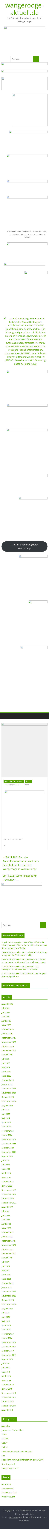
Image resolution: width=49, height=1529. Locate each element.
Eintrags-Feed (7, 1488)
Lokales (4, 1438)
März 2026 (6, 1025)
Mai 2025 (5, 1067)
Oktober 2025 (7, 1046)
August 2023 (7, 1156)
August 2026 (7, 1004)
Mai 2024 (5, 1118)
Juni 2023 (5, 1164)
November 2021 (8, 1245)
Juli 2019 (5, 1363)
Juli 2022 (5, 1211)
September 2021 (8, 1253)
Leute (28, 781)
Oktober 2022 (7, 1198)
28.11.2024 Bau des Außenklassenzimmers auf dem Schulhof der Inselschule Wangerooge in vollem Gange (21, 863)
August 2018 (7, 1410)
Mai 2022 (5, 1219)
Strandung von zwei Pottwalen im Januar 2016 (22, 1459)
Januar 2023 (6, 1186)
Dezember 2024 (8, 1088)
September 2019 (8, 1355)
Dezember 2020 (8, 1291)
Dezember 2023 (8, 1139)
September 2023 (8, 1152)
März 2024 (6, 1126)
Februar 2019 (7, 1384)
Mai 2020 (5, 1321)
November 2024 (8, 1092)
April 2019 (6, 1376)
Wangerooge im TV (10, 1468)
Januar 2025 (6, 1084)
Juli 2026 (5, 1008)
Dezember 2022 (8, 1190)
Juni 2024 (5, 1114)
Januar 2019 (6, 1389)
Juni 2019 (5, 1367)
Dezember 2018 (8, 1393)
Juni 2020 (5, 1317)
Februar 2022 (7, 1232)
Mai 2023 (5, 1169)
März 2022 (6, 1228)
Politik (4, 1447)
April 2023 (6, 1173)
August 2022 (7, 1207)
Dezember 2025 (8, 1037)
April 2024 (6, 1122)
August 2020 (7, 1308)
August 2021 (7, 1257)
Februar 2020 (7, 1334)
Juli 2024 (5, 1109)
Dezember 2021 (8, 1240)
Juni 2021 (5, 1266)
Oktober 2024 (7, 1097)
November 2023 (8, 1143)
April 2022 (6, 1224)
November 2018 (8, 1397)
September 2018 (8, 1405)
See (3, 1455)
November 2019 (8, 1346)
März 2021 (6, 1279)
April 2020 (6, 1325)
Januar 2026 (6, 1033)
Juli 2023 (5, 1160)
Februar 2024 (7, 1131)
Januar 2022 (6, 1236)
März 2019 (6, 1380)
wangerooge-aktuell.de (24, 9)
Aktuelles (5, 1426)
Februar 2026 (7, 1029)
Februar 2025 (7, 1080)
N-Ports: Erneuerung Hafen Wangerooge (24, 546)
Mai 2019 (5, 1372)
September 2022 (8, 1202)
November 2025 (8, 1042)
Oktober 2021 (7, 1249)
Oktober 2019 (7, 1350)
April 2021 (6, 1274)
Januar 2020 (6, 1338)
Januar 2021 (6, 1287)
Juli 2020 (5, 1312)
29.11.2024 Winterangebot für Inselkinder (20, 877)
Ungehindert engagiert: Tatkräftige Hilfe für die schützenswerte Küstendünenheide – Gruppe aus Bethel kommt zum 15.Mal (24, 945)
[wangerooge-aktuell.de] (4, 716)
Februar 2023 (7, 1181)
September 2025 (8, 1050)
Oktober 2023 (7, 1147)
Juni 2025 (5, 1063)
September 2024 (8, 1101)
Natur (4, 1443)
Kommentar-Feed (9, 1492)
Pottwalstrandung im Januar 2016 (16, 1451)
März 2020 (6, 1329)
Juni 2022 (5, 1215)
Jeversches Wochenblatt (14, 781)
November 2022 (8, 1194)
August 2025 (7, 1054)
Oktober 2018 (7, 1401)
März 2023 (6, 1177)
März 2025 (6, 1076)
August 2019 (7, 1359)
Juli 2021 (5, 1262)
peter (27, 784)
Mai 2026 (5, 1016)
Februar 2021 (7, 1283)
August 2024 (7, 1105)
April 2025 (6, 1071)
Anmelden (6, 1484)
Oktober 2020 (7, 1300)
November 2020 (8, 1295)
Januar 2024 (6, 1135)
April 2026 (6, 1021)
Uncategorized (8, 1464)
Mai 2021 (5, 1270)
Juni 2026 (5, 1012)
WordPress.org (8, 1496)
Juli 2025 (5, 1059)
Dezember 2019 (8, 1342)
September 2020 (8, 1304)
